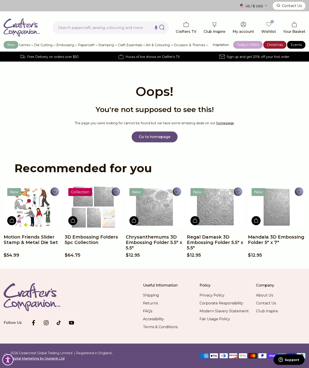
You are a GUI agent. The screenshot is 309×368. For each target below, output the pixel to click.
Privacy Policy (212, 295)
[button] (156, 27)
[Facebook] (33, 322)
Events (296, 45)
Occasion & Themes (189, 45)
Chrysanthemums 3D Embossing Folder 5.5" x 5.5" (154, 242)
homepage (225, 123)
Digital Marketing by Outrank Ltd (37, 358)
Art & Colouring (158, 45)
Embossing (65, 45)
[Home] (22, 28)
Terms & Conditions (160, 327)
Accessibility (153, 319)
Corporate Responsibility (221, 303)
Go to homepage (154, 137)
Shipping (151, 295)
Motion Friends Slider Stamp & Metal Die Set (31, 239)
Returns (150, 303)
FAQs (147, 311)
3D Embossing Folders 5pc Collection (91, 239)
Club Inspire (267, 311)
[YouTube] (71, 322)
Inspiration (221, 45)
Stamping (106, 45)
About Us (264, 295)
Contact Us (292, 6)
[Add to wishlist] (54, 191)
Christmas (275, 45)
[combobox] (111, 27)
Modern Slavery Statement (224, 311)
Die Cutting (43, 45)
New (11, 45)
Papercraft (86, 45)
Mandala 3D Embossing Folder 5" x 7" (276, 239)
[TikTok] (59, 322)
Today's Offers (248, 45)
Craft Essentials (130, 45)
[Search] (162, 27)
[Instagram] (46, 322)
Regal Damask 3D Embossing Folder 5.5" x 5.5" (215, 242)
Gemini (24, 45)
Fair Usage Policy (215, 319)
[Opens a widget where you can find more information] (288, 360)
